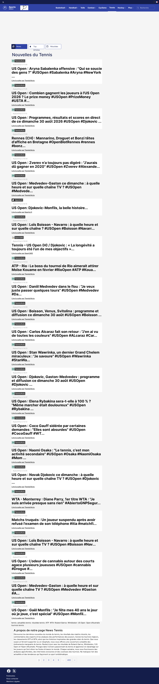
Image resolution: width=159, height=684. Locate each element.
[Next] (75, 660)
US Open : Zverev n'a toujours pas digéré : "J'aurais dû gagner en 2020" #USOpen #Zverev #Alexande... (56, 165)
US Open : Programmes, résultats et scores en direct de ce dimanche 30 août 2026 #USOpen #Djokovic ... (56, 119)
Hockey (121, 8)
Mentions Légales (13, 681)
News (18, 46)
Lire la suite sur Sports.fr (22, 212)
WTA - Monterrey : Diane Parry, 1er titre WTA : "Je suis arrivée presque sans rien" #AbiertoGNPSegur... (56, 501)
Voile (83, 8)
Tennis (112, 8)
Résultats (54, 46)
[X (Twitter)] (14, 671)
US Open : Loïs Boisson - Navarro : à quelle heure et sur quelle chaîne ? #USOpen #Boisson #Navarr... (55, 226)
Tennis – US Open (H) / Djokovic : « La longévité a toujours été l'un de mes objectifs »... (53, 247)
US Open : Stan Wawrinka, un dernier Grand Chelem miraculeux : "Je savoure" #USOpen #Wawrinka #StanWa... (55, 356)
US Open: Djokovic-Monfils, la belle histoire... (50, 208)
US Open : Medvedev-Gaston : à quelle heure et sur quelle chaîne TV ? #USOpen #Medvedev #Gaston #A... (55, 589)
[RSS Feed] (3, 2)
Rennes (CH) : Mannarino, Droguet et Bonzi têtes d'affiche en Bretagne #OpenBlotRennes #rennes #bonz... (53, 142)
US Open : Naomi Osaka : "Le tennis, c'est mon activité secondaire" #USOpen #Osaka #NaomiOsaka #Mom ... (56, 454)
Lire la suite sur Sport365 (22, 253)
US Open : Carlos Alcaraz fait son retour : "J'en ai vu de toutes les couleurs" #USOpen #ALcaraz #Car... (55, 333)
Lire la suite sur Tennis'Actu (23, 80)
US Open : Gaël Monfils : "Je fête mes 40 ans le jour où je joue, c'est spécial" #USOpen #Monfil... (55, 612)
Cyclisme (103, 8)
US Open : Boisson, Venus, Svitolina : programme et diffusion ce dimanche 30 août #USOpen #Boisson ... (56, 313)
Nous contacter (12, 679)
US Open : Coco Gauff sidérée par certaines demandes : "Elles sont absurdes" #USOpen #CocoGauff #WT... (49, 429)
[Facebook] (8, 671)
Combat (91, 8)
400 (69, 660)
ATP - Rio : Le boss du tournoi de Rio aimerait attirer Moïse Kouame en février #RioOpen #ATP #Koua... (55, 268)
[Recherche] (138, 8)
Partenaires (10, 676)
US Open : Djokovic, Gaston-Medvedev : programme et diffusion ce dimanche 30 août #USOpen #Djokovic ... (56, 381)
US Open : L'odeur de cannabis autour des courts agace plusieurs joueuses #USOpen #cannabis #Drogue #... (53, 565)
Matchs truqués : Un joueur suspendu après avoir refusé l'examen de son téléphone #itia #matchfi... (54, 522)
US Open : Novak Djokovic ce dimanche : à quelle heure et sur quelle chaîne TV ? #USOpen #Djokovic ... (55, 478)
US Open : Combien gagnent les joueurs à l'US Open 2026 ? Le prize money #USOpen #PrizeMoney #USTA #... (55, 97)
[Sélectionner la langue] (155, 2)
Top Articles (36, 47)
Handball (73, 8)
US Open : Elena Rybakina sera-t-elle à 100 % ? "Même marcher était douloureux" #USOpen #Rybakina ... (51, 405)
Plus (130, 8)
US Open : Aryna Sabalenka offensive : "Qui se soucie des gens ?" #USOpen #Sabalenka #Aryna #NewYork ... (57, 72)
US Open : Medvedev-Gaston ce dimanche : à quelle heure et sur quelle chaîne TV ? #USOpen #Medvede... (56, 187)
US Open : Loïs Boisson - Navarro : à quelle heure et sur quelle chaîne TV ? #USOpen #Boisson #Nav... (55, 542)
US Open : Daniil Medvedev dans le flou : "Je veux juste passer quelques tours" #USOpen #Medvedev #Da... (55, 290)
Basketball (60, 8)
